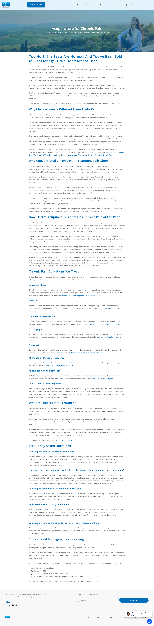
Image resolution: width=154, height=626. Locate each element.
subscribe (133, 600)
